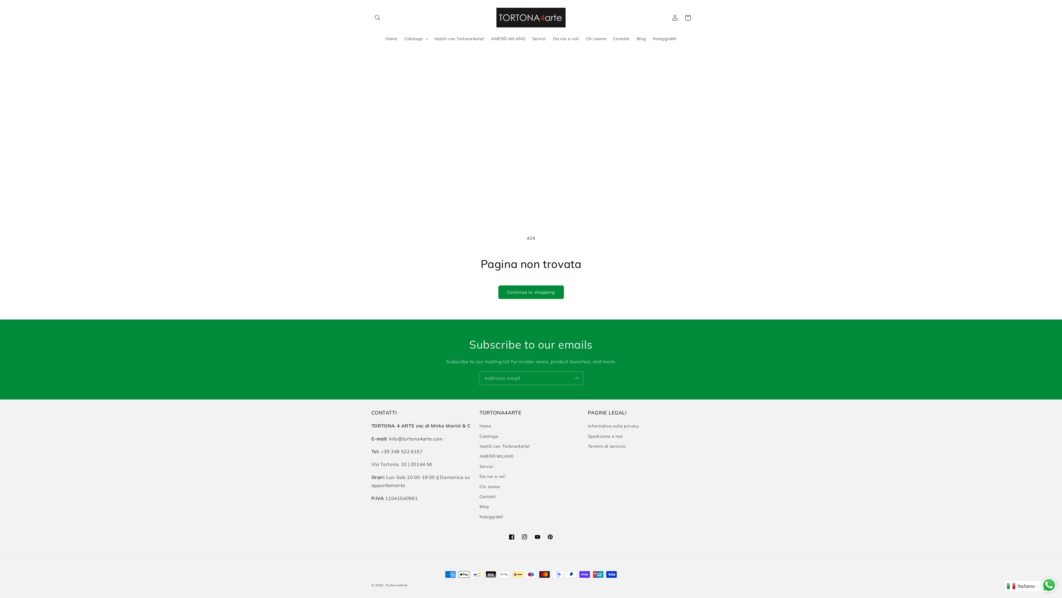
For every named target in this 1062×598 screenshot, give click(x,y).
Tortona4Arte (397, 585)
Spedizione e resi (605, 436)
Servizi (486, 466)
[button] (377, 17)
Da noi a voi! (492, 476)
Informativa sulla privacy (613, 426)
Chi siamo (490, 486)
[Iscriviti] (576, 378)
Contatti (488, 496)
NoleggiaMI (491, 516)
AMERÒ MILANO (497, 456)
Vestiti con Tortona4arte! (505, 446)
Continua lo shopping (531, 292)
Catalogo (489, 436)
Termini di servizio (607, 446)
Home (485, 426)
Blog (484, 506)
